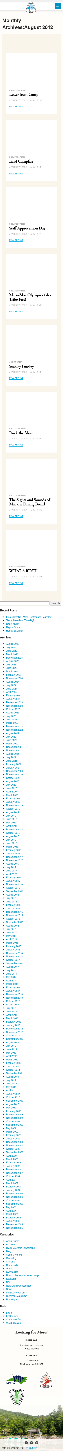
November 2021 (14, 750)
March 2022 (12, 743)
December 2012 (14, 1028)
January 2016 (13, 908)
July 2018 (11, 839)
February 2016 (13, 905)
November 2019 (14, 805)
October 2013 (13, 1001)
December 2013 (14, 994)
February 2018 (13, 850)
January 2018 (13, 853)
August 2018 (12, 836)
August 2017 (12, 863)
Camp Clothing (14, 1254)
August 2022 (12, 733)
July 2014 (11, 970)
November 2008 (14, 1145)
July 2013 (11, 1008)
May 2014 (11, 977)
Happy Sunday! (14, 627)
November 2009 (14, 1118)
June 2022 (11, 740)
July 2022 (11, 736)
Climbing (10, 1261)
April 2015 (11, 939)
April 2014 (11, 980)
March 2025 (12, 671)
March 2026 (12, 654)
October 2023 (13, 709)
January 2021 (13, 767)
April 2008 (11, 1155)
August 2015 (12, 925)
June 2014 (11, 973)
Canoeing (11, 1258)
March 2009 (12, 1131)
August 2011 (12, 1076)
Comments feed (14, 1319)
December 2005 (14, 1224)
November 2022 (14, 729)
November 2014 (14, 956)
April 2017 (11, 874)
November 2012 (14, 1032)
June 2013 (11, 1011)
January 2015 (13, 949)
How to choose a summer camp (22, 1275)
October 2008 (13, 1148)
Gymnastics (12, 1272)
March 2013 (12, 1018)
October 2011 (13, 1069)
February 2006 (13, 1217)
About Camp (12, 1241)
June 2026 (11, 650)
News (9, 1289)
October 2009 (13, 1121)
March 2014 (12, 984)
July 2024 (11, 685)
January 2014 (13, 990)
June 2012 (11, 1049)
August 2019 (12, 812)
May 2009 (11, 1128)
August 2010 (12, 1104)
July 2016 (11, 898)
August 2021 (12, 753)
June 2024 (11, 688)
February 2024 (13, 695)
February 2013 (13, 1021)
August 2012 (12, 1042)
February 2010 (13, 1111)
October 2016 (13, 887)
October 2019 (13, 808)
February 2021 (13, 764)
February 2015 (13, 946)
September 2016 (14, 891)
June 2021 (11, 760)
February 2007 (13, 1186)
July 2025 (11, 664)
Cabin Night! (12, 624)
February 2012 (13, 1063)
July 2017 (11, 867)
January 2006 (13, 1221)
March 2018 (12, 846)
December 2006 (14, 1193)
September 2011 (14, 1073)
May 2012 (11, 1052)
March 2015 (12, 942)
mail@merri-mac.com (32, 1345)
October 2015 (13, 918)
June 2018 (11, 843)
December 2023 (14, 702)
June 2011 (11, 1083)
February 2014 (13, 987)
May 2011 (11, 1087)
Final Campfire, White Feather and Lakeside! (29, 617)
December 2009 (14, 1114)
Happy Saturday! (14, 630)
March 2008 (12, 1159)
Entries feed (12, 1316)
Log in (9, 1312)
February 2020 (13, 798)
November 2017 (14, 860)
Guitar (9, 1268)
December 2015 (14, 911)
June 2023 (11, 719)
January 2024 (13, 699)
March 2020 (12, 795)
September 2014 (14, 963)
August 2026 (12, 644)
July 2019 (11, 815)
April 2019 (11, 826)
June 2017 (11, 870)
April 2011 (11, 1090)
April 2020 (11, 791)
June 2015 (11, 932)
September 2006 (14, 1203)
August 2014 (12, 966)
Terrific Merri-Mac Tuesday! (20, 620)
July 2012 (11, 1045)
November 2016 (14, 884)
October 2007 (13, 1176)
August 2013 (12, 1004)
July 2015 (11, 929)
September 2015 (14, 922)
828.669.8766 (33, 1348)
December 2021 (14, 747)
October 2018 (13, 832)
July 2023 (11, 716)
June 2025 (11, 668)
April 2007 (11, 1179)
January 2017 (13, 881)
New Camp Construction (18, 1285)
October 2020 (13, 778)
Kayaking (11, 1278)
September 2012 (14, 1039)
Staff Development (15, 1292)
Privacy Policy (31, 1448)
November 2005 (14, 1227)
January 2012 (13, 1066)
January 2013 (13, 1025)
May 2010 (11, 1107)
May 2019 (11, 822)
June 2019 (11, 819)
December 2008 (14, 1142)
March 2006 (12, 1214)
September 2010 (14, 1100)
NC (8, 1282)
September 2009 (14, 1124)
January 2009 (13, 1138)
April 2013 (11, 1015)
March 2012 (12, 1059)
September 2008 (14, 1152)
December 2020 (14, 771)
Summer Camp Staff (16, 1296)
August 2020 (12, 781)
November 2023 (14, 705)
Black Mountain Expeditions (20, 1248)
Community (12, 1265)
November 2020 (14, 774)
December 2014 (14, 953)
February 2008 (13, 1162)
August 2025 (12, 661)
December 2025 (14, 657)
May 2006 (11, 1207)
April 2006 (11, 1210)
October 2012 (13, 1035)
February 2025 (13, 674)
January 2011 (13, 1094)
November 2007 (14, 1173)
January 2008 (13, 1166)
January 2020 (13, 802)
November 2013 (14, 997)
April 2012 (11, 1056)
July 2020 (11, 784)
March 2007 (12, 1183)
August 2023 (12, 712)
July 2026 (11, 647)
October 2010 (13, 1097)
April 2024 (11, 692)
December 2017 (14, 857)
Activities (10, 1244)
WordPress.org (14, 1323)
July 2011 (11, 1080)
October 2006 (13, 1200)
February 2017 (13, 877)
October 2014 (13, 960)
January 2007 (13, 1190)
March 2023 (12, 723)
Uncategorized (13, 1299)
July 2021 (11, 757)
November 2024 (14, 678)
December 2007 (14, 1169)
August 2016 (12, 894)
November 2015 (14, 915)
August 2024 (12, 681)
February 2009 (13, 1135)
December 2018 (14, 829)
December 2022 (14, 726)
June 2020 (11, 788)
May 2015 (11, 936)
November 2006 (14, 1197)
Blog (8, 1251)
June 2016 (11, 901)
